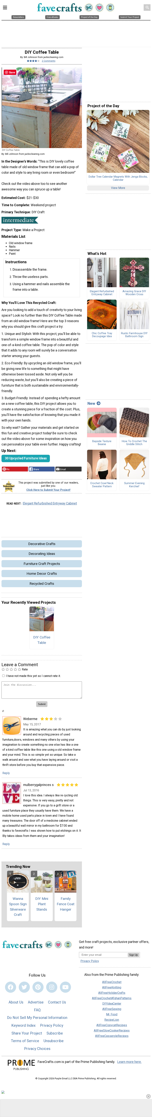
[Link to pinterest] (38, 987)
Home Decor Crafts (42, 573)
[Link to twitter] (24, 987)
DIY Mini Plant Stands (41, 904)
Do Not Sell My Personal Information (37, 1017)
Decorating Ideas (42, 554)
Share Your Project (26, 1033)
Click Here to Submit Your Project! (48, 490)
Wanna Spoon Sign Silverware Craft (18, 906)
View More (118, 188)
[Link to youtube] (65, 987)
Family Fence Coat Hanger (65, 904)
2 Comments (48, 60)
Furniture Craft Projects (42, 564)
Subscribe (55, 1033)
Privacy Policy (51, 1025)
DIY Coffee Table (41, 640)
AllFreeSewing (111, 1009)
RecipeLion (111, 1020)
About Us (16, 1002)
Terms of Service (25, 1041)
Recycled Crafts (41, 583)
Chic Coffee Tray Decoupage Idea (102, 335)
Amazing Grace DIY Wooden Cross (134, 293)
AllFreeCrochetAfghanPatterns (111, 998)
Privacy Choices (37, 1048)
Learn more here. (129, 1062)
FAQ (37, 1010)
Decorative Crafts (41, 544)
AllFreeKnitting (111, 987)
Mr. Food (111, 1014)
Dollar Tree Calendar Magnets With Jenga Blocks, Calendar (118, 178)
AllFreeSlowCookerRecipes (112, 1030)
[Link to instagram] (51, 987)
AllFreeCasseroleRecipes (111, 1036)
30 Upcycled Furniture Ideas (26, 458)
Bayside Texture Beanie (101, 443)
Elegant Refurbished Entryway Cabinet (50, 503)
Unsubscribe (54, 1041)
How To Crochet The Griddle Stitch (134, 443)
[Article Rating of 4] (33, 60)
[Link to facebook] (10, 987)
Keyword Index (23, 1025)
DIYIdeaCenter (111, 1003)
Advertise (36, 1002)
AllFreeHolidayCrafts (111, 993)
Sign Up (133, 955)
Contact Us (57, 1002)
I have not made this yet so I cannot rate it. (33, 676)
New (91, 403)
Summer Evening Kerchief (134, 485)
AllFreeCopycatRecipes (111, 1025)
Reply (6, 773)
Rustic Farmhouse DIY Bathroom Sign (134, 335)
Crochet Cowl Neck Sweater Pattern (101, 485)
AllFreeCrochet (111, 982)
